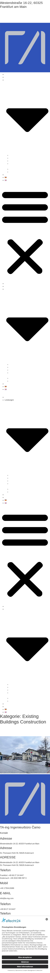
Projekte (8, 175)
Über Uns (9, 77)
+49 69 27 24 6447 (14, 13)
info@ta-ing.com (12, 19)
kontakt (8, 497)
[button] (25, 232)
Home (7, 74)
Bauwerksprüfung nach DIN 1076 (23, 172)
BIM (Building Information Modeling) (24, 161)
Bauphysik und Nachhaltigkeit (21, 169)
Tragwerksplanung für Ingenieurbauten (25, 158)
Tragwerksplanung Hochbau (21, 155)
